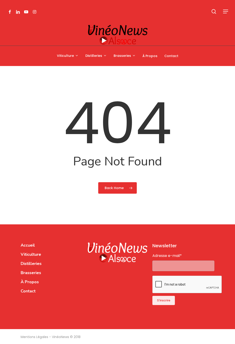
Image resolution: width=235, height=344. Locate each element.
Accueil (28, 245)
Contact (28, 291)
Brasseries (31, 272)
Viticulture (31, 254)
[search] (214, 11)
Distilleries (31, 263)
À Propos (30, 282)
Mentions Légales (35, 337)
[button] (226, 11)
